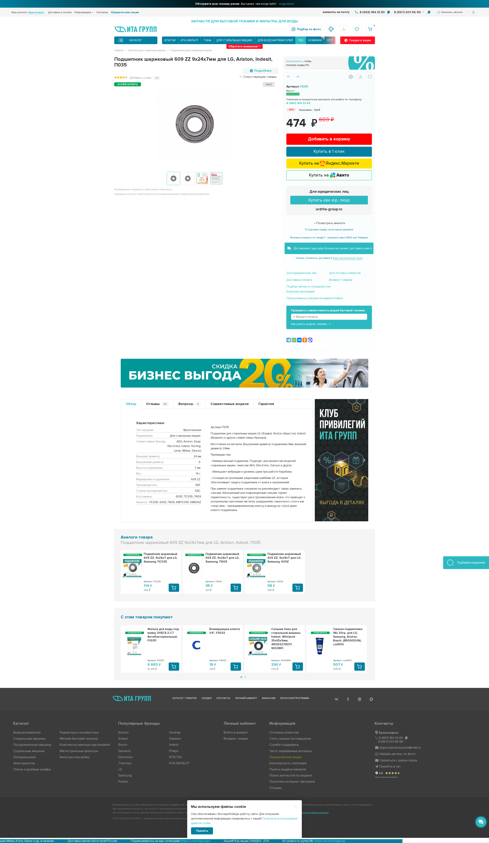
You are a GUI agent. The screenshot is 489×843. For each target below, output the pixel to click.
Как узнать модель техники (309, 324)
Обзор (131, 404)
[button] (319, 460)
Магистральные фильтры (79, 751)
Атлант (123, 739)
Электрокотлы (24, 763)
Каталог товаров (184, 698)
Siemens (124, 751)
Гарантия (266, 404)
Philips (173, 751)
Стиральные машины (29, 739)
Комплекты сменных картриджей (85, 745)
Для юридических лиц (329, 191)
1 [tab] (241, 676)
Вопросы (188, 404)
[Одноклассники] (304, 340)
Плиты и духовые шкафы (32, 769)
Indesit (174, 745)
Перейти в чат (390, 766)
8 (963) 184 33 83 (372, 12)
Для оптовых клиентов (345, 273)
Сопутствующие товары (260, 77)
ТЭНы (207, 40)
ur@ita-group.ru (329, 209)
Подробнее (263, 71)
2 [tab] (244, 676)
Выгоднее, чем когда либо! (244, 4)
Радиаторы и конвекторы (79, 732)
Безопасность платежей (288, 763)
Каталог (135, 40)
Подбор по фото (309, 29)
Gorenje (175, 732)
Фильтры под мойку (75, 757)
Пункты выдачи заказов (287, 769)
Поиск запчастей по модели (290, 775)
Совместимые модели (229, 404)
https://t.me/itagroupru (138, 841)
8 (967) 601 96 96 (408, 12)
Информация (82, 12)
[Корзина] (371, 29)
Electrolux (125, 757)
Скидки (207, 698)
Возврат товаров (340, 280)
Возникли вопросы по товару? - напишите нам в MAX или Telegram (329, 237)
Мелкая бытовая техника (79, 739)
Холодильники (24, 757)
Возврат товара (235, 739)
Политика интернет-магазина (292, 782)
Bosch (122, 745)
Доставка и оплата (60, 12)
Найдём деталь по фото (397, 754)
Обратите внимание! (243, 46)
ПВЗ (300, 40)
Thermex (124, 763)
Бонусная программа (300, 291)
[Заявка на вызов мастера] (331, 29)
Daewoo (175, 739)
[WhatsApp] (294, 340)
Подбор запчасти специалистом (308, 286)
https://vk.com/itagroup (272, 841)
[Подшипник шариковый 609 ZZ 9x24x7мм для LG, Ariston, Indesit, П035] (173, 178)
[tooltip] (388, 12)
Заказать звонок (452, 12)
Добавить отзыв (140, 77)
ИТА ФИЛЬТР (189, 40)
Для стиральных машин (234, 40)
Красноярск (388, 732)
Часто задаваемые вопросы (290, 751)
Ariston (123, 732)
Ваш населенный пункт (348, 258)
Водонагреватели (27, 732)
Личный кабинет (246, 698)
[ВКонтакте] (299, 340)
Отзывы (156, 404)
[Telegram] (288, 340)
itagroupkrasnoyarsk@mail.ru (400, 748)
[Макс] (310, 340)
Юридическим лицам (125, 12)
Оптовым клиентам (284, 732)
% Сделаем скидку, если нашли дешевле (329, 229)
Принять (202, 830)
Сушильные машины (29, 751)
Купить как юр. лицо (329, 200)
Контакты (102, 12)
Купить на (329, 175)
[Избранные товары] (358, 29)
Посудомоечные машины (32, 745)
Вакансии (268, 698)
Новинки (315, 40)
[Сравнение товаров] (344, 29)
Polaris (123, 782)
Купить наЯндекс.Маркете (329, 163)
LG (120, 769)
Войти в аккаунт (235, 732)
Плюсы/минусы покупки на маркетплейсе (314, 298)
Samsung (125, 775)
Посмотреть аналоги (330, 223)
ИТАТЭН (170, 40)
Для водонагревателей (275, 40)
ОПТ (330, 40)
